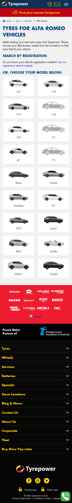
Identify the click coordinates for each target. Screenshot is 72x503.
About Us (9, 422)
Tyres (6, 348)
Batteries (8, 376)
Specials (8, 385)
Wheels (7, 358)
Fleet (5, 440)
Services (8, 367)
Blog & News (12, 403)
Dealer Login (52, 490)
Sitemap (56, 498)
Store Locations (13, 394)
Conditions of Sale (42, 498)
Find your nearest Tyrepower (39, 12)
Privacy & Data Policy (21, 498)
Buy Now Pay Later (17, 449)
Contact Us (10, 413)
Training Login (30, 490)
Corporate (9, 431)
